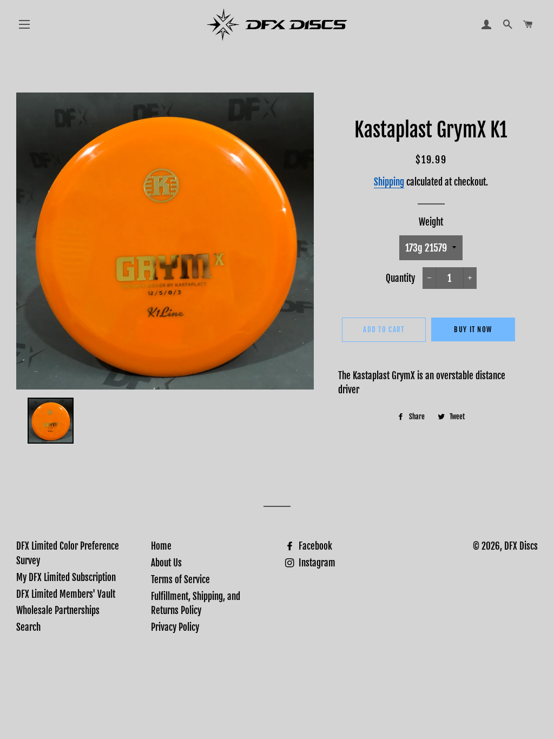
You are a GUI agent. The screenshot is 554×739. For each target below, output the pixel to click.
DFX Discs (521, 546)
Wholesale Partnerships (58, 610)
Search (28, 627)
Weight (431, 222)
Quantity (400, 278)
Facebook (314, 546)
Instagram (315, 563)
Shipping (389, 182)
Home (161, 546)
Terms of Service (180, 579)
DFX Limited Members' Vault (65, 594)
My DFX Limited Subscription (66, 577)
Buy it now (473, 329)
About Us (166, 563)
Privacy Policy (175, 627)
